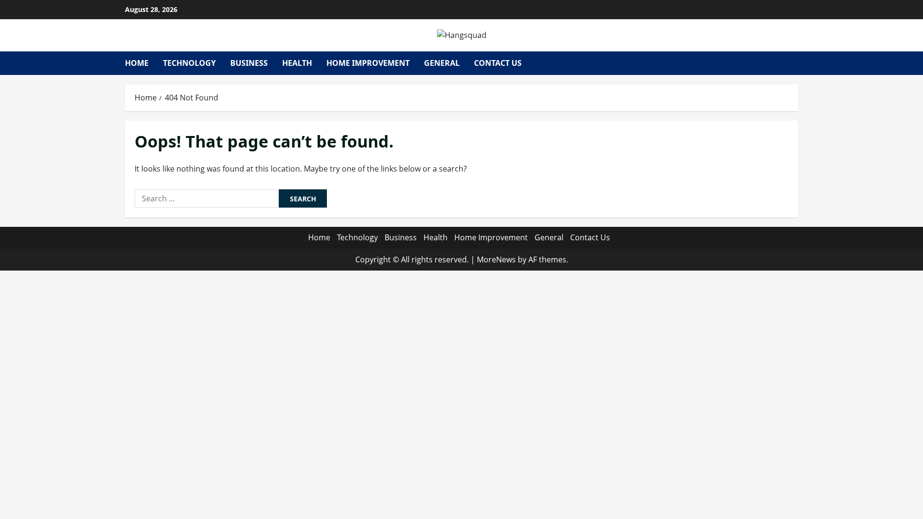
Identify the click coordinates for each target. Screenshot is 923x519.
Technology (189, 63)
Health (297, 63)
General (442, 63)
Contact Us (498, 63)
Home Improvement (368, 63)
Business (249, 63)
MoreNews (496, 259)
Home (137, 63)
